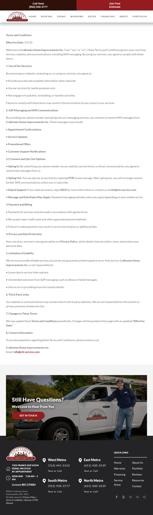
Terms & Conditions (14, 500)
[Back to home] (17, 16)
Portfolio (140, 16)
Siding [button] (61, 16)
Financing (108, 16)
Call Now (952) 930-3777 (38, 5)
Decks (92, 16)
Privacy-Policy (29, 497)
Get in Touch (28, 415)
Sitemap (27, 500)
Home (32, 16)
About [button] (124, 16)
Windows (77, 16)
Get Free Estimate (114, 5)
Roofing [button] (47, 16)
